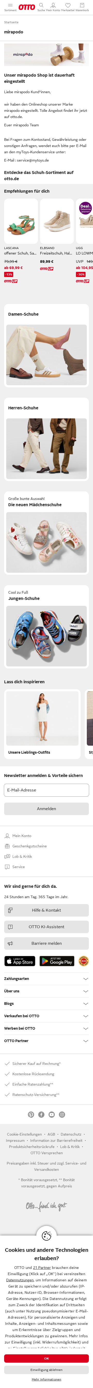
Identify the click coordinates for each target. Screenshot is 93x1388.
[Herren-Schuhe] (46, 439)
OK (46, 1358)
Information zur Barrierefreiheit (56, 1140)
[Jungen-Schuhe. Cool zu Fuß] (46, 626)
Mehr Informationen (46, 1379)
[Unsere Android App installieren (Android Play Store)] (57, 961)
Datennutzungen (20, 1280)
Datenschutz (71, 1134)
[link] (84, 961)
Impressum (15, 1140)
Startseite (11, 22)
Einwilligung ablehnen (46, 1370)
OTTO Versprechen (46, 1153)
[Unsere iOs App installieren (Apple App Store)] (19, 961)
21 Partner (42, 1268)
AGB (51, 1134)
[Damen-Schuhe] (46, 345)
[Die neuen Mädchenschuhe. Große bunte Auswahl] (46, 533)
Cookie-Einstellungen (24, 1134)
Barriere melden (47, 943)
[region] (46, 1312)
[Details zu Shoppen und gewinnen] (85, 208)
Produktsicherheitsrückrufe (32, 1147)
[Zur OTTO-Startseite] (27, 7)
